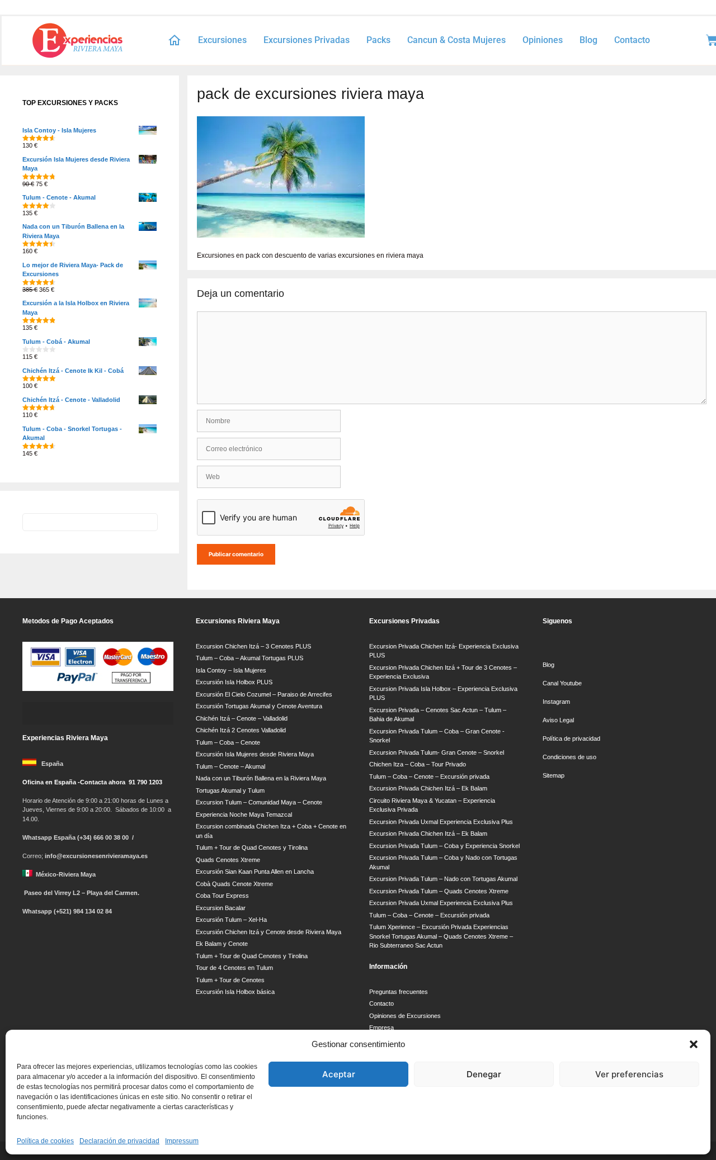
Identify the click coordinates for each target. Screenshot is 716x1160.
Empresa (381, 1027)
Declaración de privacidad (119, 1141)
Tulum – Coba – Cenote (228, 742)
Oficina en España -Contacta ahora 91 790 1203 (92, 782)
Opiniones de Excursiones (405, 1015)
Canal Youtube (563, 683)
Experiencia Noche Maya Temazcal (244, 814)
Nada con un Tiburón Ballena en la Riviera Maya (261, 778)
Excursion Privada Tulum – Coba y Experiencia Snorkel (444, 845)
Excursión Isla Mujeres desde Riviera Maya (255, 754)
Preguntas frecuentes (398, 991)
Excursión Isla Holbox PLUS (234, 682)
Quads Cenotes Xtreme (228, 859)
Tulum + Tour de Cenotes (230, 980)
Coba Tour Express (222, 895)
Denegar (484, 1074)
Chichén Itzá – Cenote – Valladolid (242, 718)
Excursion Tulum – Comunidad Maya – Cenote (259, 802)
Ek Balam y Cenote (222, 943)
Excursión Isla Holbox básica (235, 991)
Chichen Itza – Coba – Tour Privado (417, 764)
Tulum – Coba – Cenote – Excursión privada (429, 776)
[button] (693, 1044)
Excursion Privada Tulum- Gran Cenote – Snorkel (436, 752)
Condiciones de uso (569, 757)
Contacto (632, 40)
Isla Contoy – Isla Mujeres (231, 670)
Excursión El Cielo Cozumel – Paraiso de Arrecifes (264, 694)
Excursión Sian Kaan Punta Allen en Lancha (255, 871)
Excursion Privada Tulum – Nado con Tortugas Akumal (443, 878)
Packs (378, 40)
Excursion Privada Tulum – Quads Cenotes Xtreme (438, 891)
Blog (588, 40)
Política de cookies (45, 1141)
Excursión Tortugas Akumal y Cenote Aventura (259, 706)
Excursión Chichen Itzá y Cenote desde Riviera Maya (268, 932)
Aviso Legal (558, 720)
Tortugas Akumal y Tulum (230, 790)
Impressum (182, 1141)
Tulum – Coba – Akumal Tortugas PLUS (249, 658)
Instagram (556, 701)
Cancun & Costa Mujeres (456, 40)
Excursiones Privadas (306, 40)
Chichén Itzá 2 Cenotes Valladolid (241, 730)
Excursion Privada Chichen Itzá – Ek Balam (428, 788)
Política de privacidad (571, 738)
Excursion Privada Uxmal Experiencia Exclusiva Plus (441, 821)
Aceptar (338, 1074)
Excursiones (222, 40)
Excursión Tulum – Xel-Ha (231, 919)
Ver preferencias (629, 1074)
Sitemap (553, 775)
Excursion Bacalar (221, 908)
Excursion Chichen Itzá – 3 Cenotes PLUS (253, 646)
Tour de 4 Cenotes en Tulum (234, 967)
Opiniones (542, 40)
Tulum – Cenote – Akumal (230, 766)
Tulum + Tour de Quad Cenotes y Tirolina (252, 847)
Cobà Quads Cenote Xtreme (234, 883)
